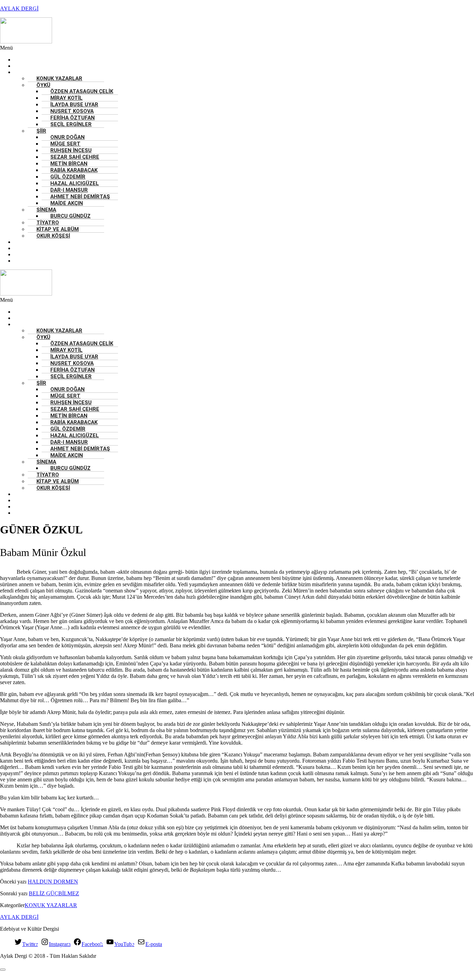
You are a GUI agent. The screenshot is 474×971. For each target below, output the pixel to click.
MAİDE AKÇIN (66, 203)
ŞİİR (41, 131)
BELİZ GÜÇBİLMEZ (54, 893)
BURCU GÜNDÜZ (70, 216)
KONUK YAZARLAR (59, 78)
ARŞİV (23, 261)
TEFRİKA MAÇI (33, 254)
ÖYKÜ (43, 85)
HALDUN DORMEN (53, 882)
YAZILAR (26, 72)
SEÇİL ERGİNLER (71, 124)
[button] (199, 48)
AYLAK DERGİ (19, 8)
